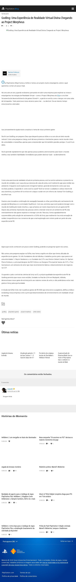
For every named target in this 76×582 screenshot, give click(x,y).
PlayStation (12, 9)
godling (4, 312)
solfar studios (37, 312)
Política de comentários (28, 576)
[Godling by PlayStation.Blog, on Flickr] (38, 116)
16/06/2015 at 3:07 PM (13, 391)
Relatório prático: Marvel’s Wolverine (52, 467)
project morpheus (26, 312)
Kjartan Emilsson (13, 72)
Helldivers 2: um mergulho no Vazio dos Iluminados (18, 437)
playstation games (13, 312)
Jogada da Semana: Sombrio (11, 467)
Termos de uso (25, 573)
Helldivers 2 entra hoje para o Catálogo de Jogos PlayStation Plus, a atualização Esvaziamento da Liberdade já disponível (18, 528)
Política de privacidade (10, 576)
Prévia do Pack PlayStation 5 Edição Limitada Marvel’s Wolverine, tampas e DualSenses (54, 527)
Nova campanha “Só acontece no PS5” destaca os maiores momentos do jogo (56, 438)
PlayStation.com (8, 573)
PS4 (58, 95)
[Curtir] (9, 441)
